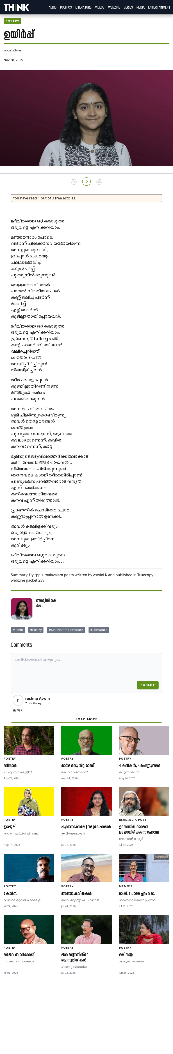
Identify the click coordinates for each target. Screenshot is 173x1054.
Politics (66, 7)
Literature (83, 7)
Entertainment (159, 7)
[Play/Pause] (86, 181)
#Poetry (36, 630)
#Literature (98, 630)
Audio (53, 7)
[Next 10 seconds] (99, 181)
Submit (148, 685)
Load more (87, 719)
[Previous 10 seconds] (73, 181)
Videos (100, 7)
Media (141, 7)
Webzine (114, 7)
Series (128, 7)
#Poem (18, 630)
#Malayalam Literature (66, 630)
